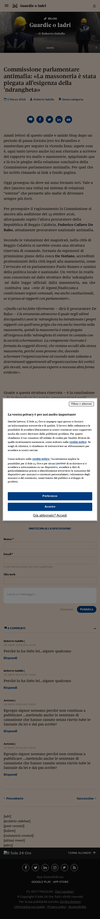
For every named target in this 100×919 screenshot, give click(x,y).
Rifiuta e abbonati (81, 403)
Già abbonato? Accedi (50, 515)
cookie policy (77, 441)
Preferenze (50, 496)
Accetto (50, 506)
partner (61, 463)
